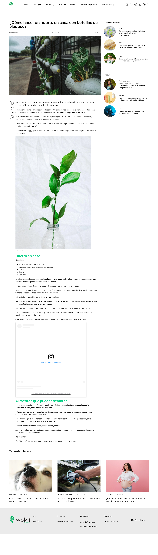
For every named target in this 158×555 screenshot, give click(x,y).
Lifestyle (37, 4)
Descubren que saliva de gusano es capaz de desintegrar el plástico (132, 46)
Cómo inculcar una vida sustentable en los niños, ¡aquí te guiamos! (133, 60)
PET (30, 130)
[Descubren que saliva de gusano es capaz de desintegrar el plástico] (110, 45)
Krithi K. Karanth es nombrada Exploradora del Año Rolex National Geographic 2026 (132, 86)
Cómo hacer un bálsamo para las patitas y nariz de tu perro (30, 500)
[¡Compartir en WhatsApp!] (12, 117)
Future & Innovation (67, 4)
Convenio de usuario (88, 526)
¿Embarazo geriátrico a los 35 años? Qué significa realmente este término (126, 500)
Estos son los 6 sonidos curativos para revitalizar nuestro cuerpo (51, 441)
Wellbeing (50, 4)
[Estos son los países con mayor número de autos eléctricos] (79, 476)
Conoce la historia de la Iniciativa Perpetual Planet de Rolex (131, 112)
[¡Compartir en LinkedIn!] (12, 112)
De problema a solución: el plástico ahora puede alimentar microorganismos (132, 33)
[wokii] (11, 4)
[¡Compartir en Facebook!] (12, 103)
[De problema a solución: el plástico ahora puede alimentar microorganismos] (110, 32)
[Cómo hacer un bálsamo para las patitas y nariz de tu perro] (30, 476)
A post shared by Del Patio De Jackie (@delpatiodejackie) (51, 394)
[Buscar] (148, 4)
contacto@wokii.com (65, 521)
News (26, 4)
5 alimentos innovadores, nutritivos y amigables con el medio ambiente (133, 99)
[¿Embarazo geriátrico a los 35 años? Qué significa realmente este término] (127, 476)
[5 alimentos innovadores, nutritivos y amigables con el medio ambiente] (110, 98)
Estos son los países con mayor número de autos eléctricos (79, 500)
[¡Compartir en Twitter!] (12, 107)
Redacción (13, 32)
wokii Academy (108, 4)
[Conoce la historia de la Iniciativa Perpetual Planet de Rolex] (110, 111)
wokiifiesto (37, 521)
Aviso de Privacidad (87, 522)
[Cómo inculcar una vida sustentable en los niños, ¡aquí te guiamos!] (110, 58)
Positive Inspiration (89, 4)
